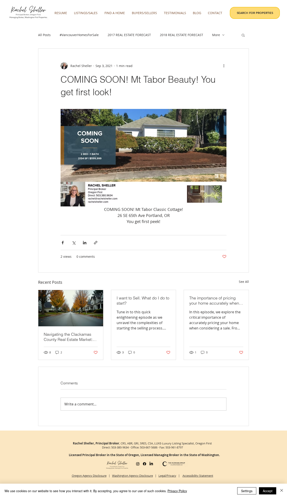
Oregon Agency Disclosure (89, 476)
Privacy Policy (177, 491)
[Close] (281, 490)
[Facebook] (144, 464)
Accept (267, 491)
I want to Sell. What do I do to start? (143, 300)
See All (244, 281)
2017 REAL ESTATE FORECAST (129, 35)
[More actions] (223, 65)
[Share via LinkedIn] (85, 242)
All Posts (44, 35)
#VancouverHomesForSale (79, 35)
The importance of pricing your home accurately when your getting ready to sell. (214, 300)
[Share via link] (95, 242)
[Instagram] (138, 464)
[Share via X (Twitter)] (74, 242)
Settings (246, 491)
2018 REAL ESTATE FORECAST (181, 35)
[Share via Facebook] (63, 242)
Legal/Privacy (167, 476)
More (216, 35)
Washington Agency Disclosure (132, 476)
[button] (86, 13)
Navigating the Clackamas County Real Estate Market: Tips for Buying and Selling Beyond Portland (68, 337)
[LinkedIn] (151, 464)
